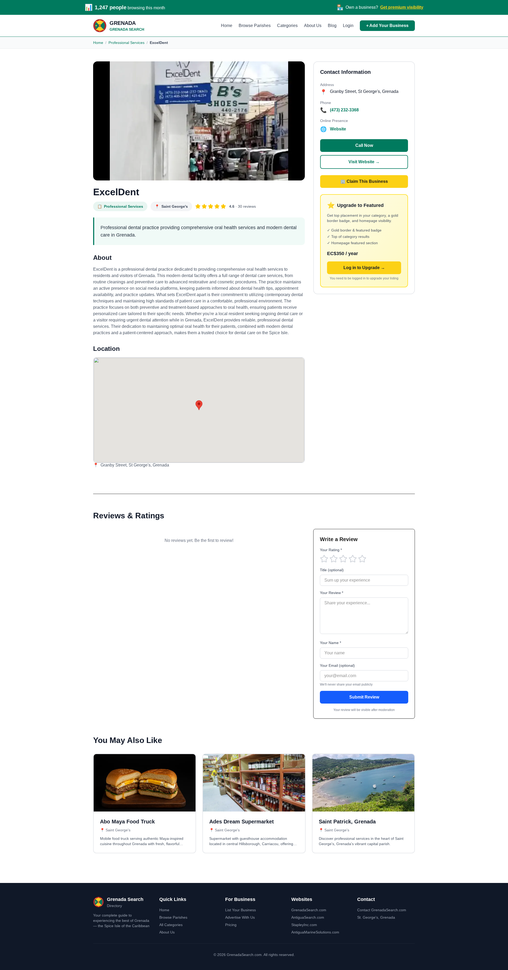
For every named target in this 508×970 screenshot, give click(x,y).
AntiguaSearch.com (307, 917)
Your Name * (330, 643)
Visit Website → (364, 162)
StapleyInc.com (304, 925)
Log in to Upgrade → (364, 267)
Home (226, 25)
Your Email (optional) (337, 665)
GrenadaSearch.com (308, 910)
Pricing (231, 925)
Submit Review (364, 697)
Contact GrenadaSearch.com (381, 910)
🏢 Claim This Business (364, 181)
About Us (312, 25)
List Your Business (240, 910)
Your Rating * (331, 550)
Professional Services (126, 42)
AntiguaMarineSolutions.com (315, 932)
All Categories (171, 925)
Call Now (364, 145)
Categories (287, 25)
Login (348, 25)
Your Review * (331, 593)
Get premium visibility (401, 7)
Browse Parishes (255, 25)
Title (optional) (332, 570)
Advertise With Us (240, 917)
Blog (332, 25)
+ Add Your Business (387, 25)
